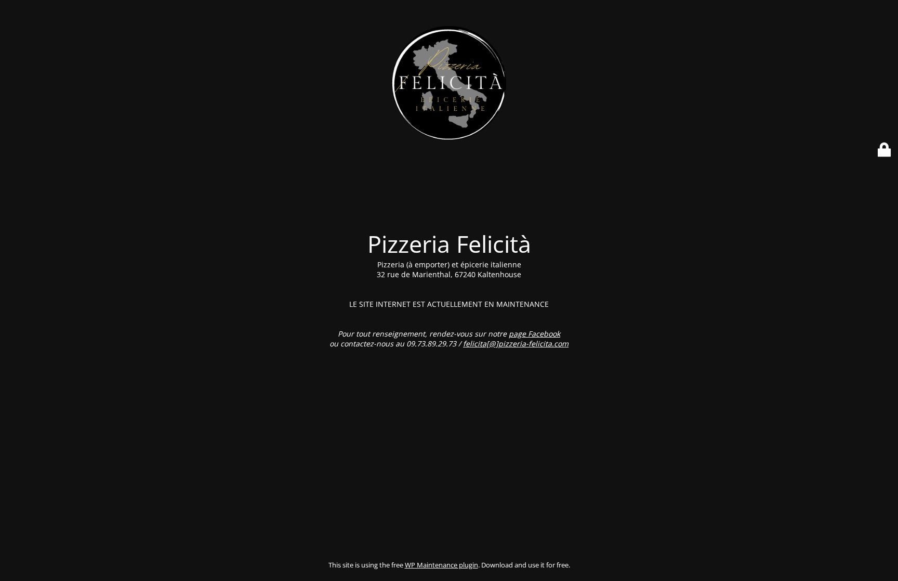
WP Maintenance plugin (441, 565)
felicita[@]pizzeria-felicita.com (516, 343)
